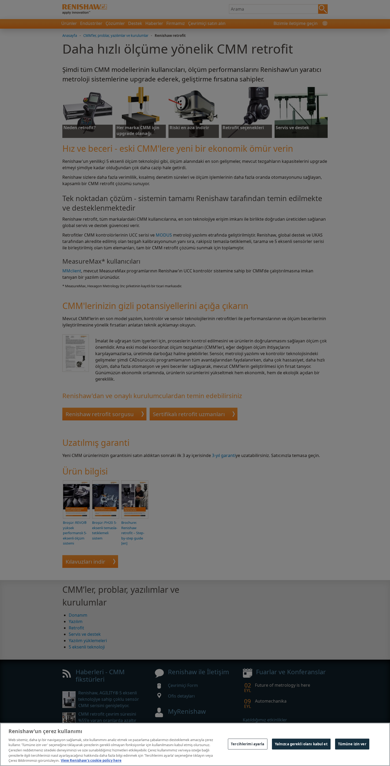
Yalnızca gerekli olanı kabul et (301, 743)
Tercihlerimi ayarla (247, 743)
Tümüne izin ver (352, 743)
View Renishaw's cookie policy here (91, 760)
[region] (195, 744)
